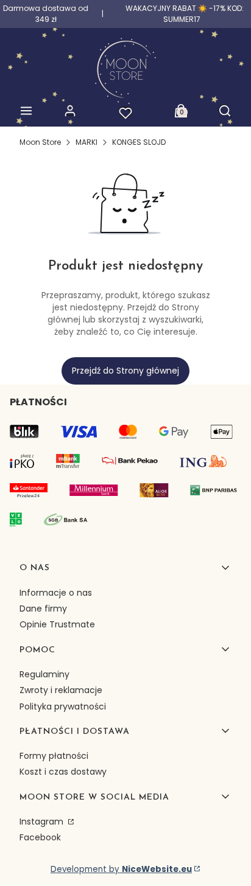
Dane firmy (43, 608)
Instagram (42, 821)
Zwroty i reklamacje (60, 690)
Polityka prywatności (62, 706)
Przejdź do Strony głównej (125, 371)
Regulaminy (44, 674)
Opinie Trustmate (57, 624)
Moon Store (40, 142)
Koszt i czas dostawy (63, 772)
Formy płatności (53, 756)
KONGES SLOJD (139, 142)
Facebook (40, 837)
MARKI (86, 142)
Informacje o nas (55, 593)
